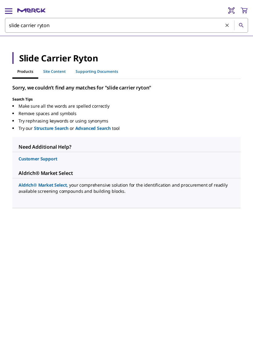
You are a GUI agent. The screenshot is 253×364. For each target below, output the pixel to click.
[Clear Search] (227, 25)
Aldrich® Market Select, (43, 185)
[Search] (241, 25)
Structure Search (51, 128)
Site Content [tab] (54, 71)
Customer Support (38, 159)
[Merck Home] (31, 10)
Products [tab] (25, 71)
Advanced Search (93, 128)
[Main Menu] (8, 10)
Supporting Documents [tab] (97, 71)
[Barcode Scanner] (231, 10)
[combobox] (126, 25)
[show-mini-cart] (244, 10)
